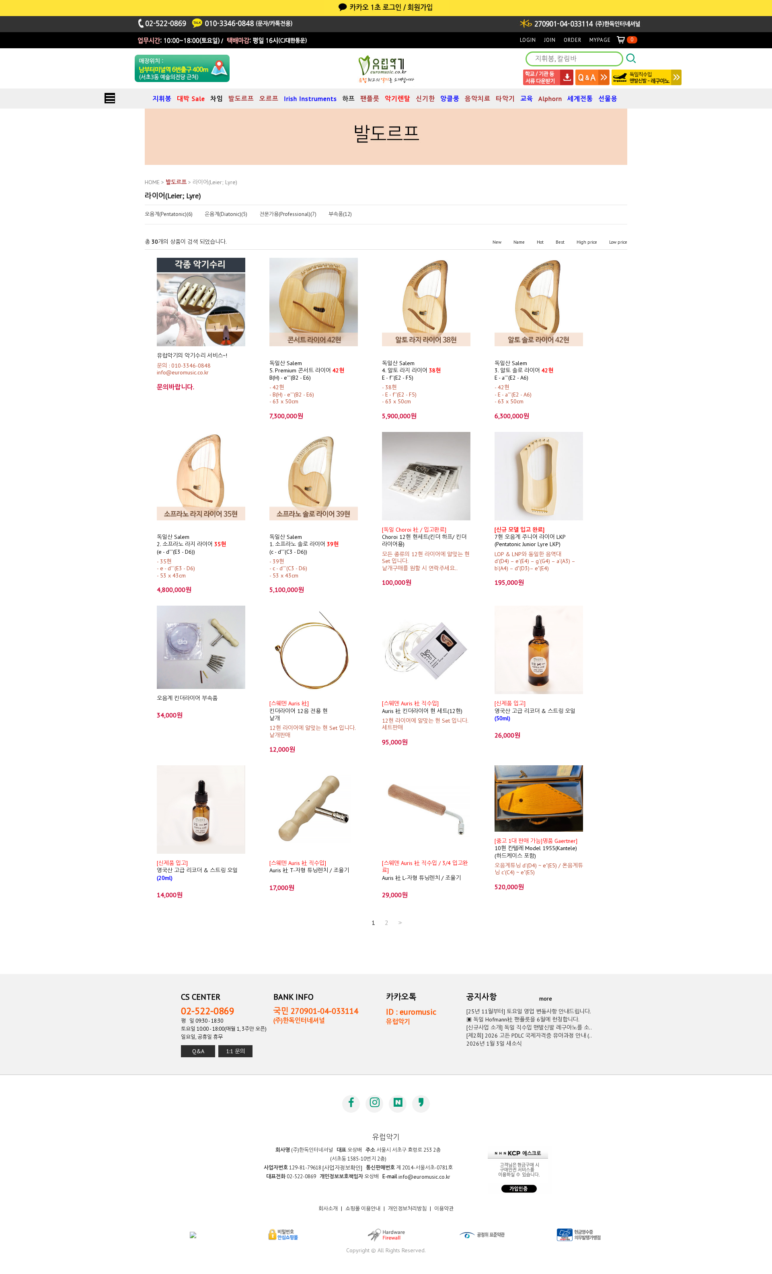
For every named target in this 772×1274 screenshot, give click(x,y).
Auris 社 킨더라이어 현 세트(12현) (422, 707)
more (545, 998)
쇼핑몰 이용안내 (362, 1209)
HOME (152, 182)
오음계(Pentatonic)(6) (169, 214)
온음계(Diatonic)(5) (226, 214)
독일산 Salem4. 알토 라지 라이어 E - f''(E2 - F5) (411, 370)
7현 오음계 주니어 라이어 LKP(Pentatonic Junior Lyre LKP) (530, 537)
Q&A (198, 1051)
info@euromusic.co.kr (424, 1176)
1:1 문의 (235, 1051)
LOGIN (528, 40)
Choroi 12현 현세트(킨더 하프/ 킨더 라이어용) (424, 537)
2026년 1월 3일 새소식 (494, 1043)
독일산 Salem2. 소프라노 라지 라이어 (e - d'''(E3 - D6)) (191, 544)
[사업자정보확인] (342, 1167)
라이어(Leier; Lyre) (215, 182)
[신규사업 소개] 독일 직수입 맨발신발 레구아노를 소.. (529, 1027)
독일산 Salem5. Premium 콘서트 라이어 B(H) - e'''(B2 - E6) (306, 370)
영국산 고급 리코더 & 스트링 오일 (535, 711)
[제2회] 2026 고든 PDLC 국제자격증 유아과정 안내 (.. (529, 1035)
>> (399, 923)
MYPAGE (600, 40)
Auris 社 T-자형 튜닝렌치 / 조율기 (309, 866)
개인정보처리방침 (407, 1209)
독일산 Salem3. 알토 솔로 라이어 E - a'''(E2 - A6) (524, 370)
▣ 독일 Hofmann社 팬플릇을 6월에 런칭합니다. (522, 1019)
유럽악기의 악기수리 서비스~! (192, 355)
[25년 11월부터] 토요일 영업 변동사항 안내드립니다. (528, 1011)
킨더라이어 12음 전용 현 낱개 (298, 711)
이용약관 (444, 1209)
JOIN (550, 40)
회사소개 (328, 1209)
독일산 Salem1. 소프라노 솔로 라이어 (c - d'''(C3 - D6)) (304, 544)
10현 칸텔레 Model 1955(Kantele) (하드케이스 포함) (536, 848)
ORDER (572, 40)
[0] (624, 40)
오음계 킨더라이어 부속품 (187, 698)
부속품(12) (340, 214)
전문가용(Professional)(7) (287, 214)
